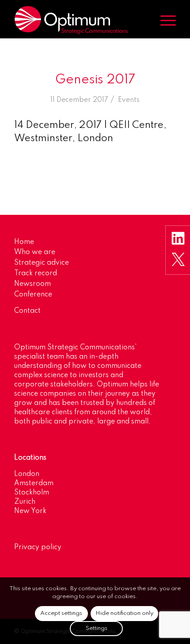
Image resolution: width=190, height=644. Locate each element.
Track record (35, 273)
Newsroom (32, 284)
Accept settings (61, 613)
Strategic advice (41, 262)
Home (24, 242)
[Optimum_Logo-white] (78, 20)
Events (129, 100)
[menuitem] (164, 20)
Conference (33, 294)
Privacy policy (37, 547)
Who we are (34, 252)
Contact (27, 311)
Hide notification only (124, 613)
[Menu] (164, 20)
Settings (96, 628)
